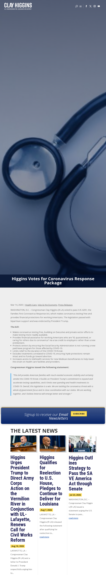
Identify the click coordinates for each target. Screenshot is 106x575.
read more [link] (44, 537)
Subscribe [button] (79, 413)
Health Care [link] (31, 304)
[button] (80, 6)
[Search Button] (76, 6)
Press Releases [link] (65, 304)
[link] (18, 6)
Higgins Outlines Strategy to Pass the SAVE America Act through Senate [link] (81, 473)
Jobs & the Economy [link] (47, 304)
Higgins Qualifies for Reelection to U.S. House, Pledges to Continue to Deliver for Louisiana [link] (51, 480)
